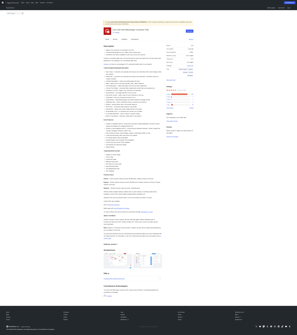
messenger (190, 75)
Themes (65, 314)
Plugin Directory (10, 7)
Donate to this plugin (172, 136)
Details (107, 39)
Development (135, 39)
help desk (185, 72)
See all (191, 108)
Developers (124, 317)
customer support (183, 69)
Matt (237, 314)
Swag (180, 319)
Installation (124, 39)
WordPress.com (239, 312)
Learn (122, 312)
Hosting (8, 317)
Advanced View (170, 80)
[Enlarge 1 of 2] (130, 255)
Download (189, 31)
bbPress (238, 317)
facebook (190, 69)
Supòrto (191, 39)
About (7, 312)
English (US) (190, 65)
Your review (169, 108)
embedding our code (147, 212)
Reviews (115, 39)
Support (123, 314)
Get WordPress (289, 2)
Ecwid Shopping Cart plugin (121, 208)
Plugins (65, 317)
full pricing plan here (113, 205)
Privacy (8, 319)
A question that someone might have (114, 278)
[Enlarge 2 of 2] (160, 255)
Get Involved (181, 312)
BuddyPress (239, 319)
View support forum (172, 121)
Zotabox (117, 32)
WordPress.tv (125, 319)
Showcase (66, 312)
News (7, 314)
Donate (180, 317)
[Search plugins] (22, 13)
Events (179, 314)
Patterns (65, 319)
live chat (191, 72)
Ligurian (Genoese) (25, 326)
